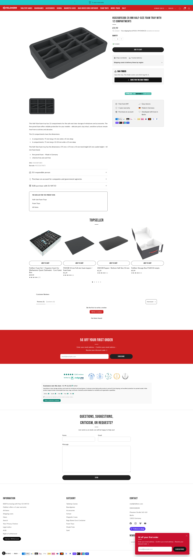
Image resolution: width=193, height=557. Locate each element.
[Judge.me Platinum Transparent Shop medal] (108, 376)
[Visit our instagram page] (135, 523)
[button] (4, 553)
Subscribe (179, 549)
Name (64, 435)
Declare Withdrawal (12, 539)
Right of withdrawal (10, 534)
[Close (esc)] (186, 535)
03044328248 (135, 508)
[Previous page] (29, 243)
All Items (6, 510)
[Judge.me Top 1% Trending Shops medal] (117, 376)
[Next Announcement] (118, 2)
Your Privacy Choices (10, 524)
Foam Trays (104, 8)
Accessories (50, 8)
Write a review (96, 312)
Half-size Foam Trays (39, 199)
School (59, 8)
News (5, 517)
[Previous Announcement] (74, 2)
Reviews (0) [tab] (41, 301)
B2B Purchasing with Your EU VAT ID (16, 504)
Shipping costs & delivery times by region (128, 62)
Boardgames (39, 8)
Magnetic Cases (70, 8)
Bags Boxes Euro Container (75, 520)
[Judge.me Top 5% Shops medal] (125, 376)
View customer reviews (52, 400)
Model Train (115, 8)
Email (100, 435)
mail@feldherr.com (136, 504)
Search (5, 520)
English (170, 8)
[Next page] (163, 243)
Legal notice (7, 527)
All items (35, 207)
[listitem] (96, 2)
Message (65, 444)
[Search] (180, 8)
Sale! (124, 8)
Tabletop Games (26, 8)
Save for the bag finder (139, 80)
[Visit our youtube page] (145, 523)
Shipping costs (8, 514)
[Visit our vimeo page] (140, 523)
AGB (4, 530)
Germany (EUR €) (159, 8)
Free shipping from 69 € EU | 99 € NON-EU (133, 31)
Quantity (115, 36)
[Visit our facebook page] (130, 523)
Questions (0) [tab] (50, 301)
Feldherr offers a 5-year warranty (14, 507)
